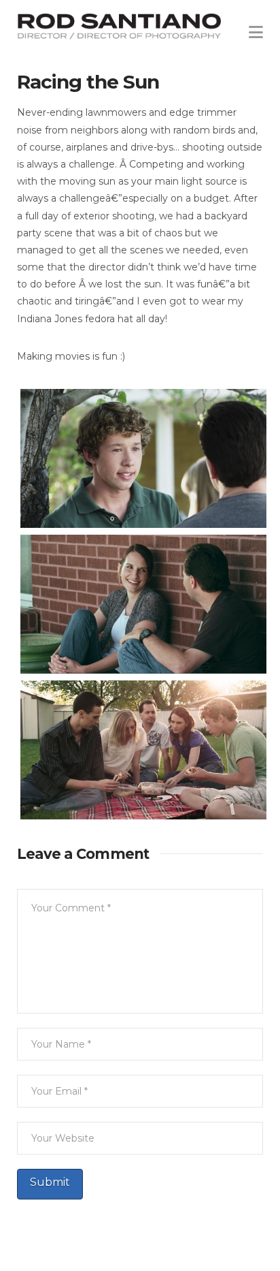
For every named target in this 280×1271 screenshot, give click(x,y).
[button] (256, 27)
